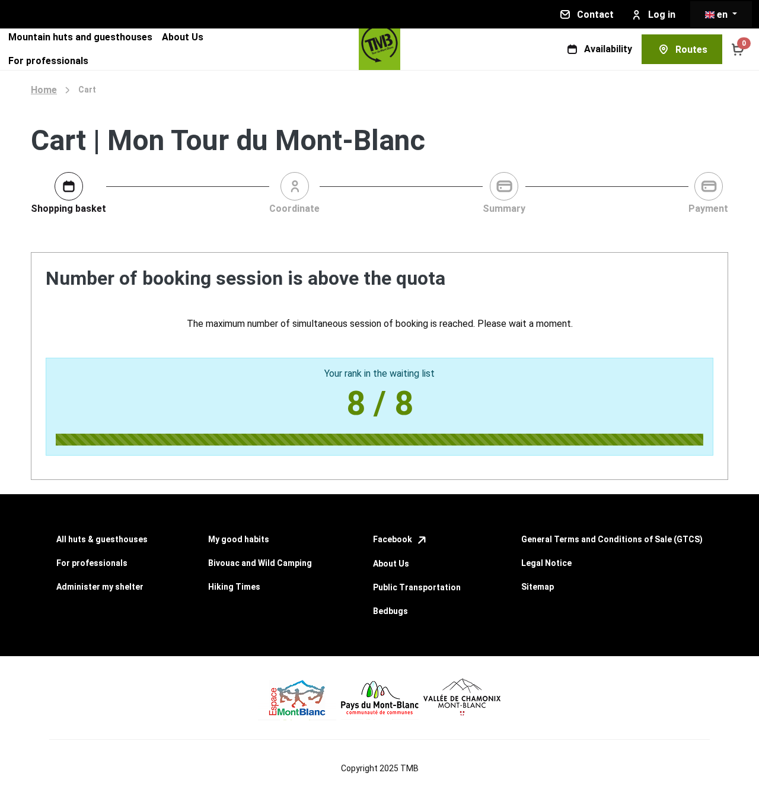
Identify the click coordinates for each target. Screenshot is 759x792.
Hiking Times (234, 586)
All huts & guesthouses (102, 539)
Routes (691, 49)
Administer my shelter (99, 586)
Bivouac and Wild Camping (260, 563)
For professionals (48, 60)
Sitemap (537, 586)
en (722, 14)
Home (44, 90)
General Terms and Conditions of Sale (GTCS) (612, 539)
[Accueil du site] (379, 49)
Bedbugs (390, 611)
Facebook (393, 539)
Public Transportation (417, 587)
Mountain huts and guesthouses (80, 37)
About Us (182, 37)
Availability (608, 49)
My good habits (238, 539)
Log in (661, 14)
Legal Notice (546, 563)
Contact (595, 14)
